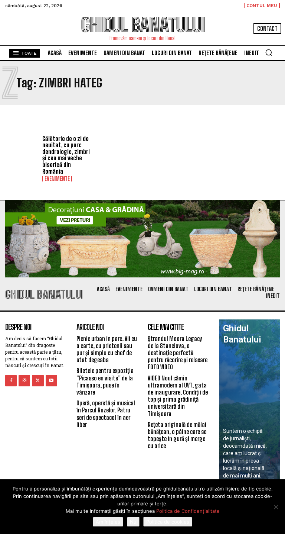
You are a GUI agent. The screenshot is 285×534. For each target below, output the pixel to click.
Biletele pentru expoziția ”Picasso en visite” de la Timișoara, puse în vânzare (105, 381)
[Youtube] (51, 380)
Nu (133, 522)
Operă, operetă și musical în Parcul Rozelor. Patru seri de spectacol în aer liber (105, 413)
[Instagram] (24, 380)
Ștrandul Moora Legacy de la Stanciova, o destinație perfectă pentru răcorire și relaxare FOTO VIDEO (177, 353)
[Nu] (275, 507)
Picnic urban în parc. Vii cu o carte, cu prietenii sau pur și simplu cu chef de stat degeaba (106, 349)
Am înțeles (108, 522)
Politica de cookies (167, 522)
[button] (268, 52)
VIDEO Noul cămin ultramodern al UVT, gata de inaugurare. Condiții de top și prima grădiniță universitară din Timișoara (178, 395)
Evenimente (57, 178)
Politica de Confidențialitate (188, 511)
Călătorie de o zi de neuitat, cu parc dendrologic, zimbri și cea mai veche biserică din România (66, 155)
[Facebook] (11, 380)
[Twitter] (37, 380)
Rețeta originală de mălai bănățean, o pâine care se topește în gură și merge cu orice (177, 435)
